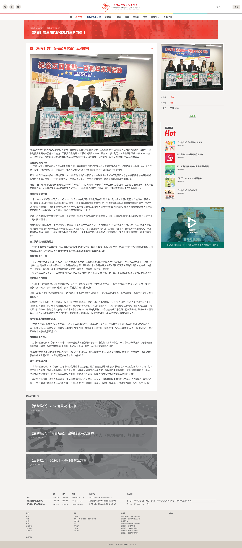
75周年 (76, 528)
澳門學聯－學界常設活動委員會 (130, 519)
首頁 (27, 516)
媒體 (27, 521)
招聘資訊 (29, 530)
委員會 (108, 17)
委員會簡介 (124, 521)
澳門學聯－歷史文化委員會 (129, 533)
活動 (119, 17)
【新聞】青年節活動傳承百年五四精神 (60, 48)
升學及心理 (95, 17)
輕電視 (136, 17)
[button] (5, 6)
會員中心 (155, 17)
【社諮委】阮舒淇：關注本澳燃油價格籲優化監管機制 (71, 17)
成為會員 (29, 528)
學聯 (80, 17)
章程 (75, 523)
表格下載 (29, 526)
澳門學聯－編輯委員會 (128, 526)
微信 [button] (193, 116)
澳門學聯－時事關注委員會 (129, 528)
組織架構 (76, 521)
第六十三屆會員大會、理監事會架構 (85, 519)
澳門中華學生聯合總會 (121, 7)
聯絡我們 (76, 526)
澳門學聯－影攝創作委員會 (129, 530)
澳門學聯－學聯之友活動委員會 (130, 523)
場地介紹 (167, 17)
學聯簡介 (76, 516)
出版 (127, 17)
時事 (145, 17)
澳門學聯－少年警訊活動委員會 (130, 516)
